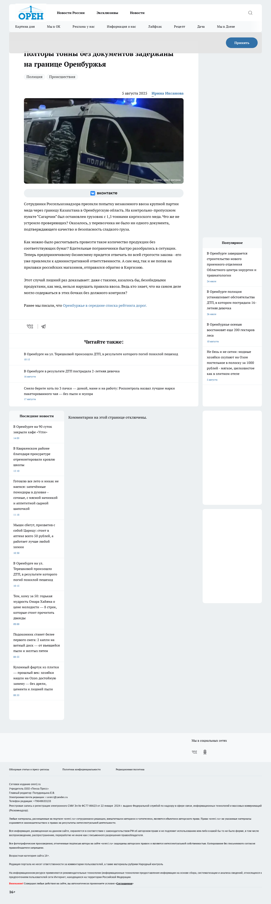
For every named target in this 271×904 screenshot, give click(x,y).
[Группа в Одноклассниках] (205, 752)
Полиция (34, 76)
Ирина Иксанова (168, 93)
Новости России (71, 13)
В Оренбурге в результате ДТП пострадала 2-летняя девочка (72, 373)
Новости (137, 13)
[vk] (30, 326)
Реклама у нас (84, 27)
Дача (201, 27)
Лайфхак (155, 27)
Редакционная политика (130, 769)
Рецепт (179, 27)
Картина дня (25, 27)
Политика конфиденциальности (81, 769)
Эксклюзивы (107, 13)
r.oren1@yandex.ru (57, 797)
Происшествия (62, 76)
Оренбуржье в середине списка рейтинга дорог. (105, 305)
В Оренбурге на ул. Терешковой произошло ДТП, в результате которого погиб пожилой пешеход (101, 356)
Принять (241, 43)
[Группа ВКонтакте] (104, 193)
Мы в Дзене (226, 27)
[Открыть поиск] (250, 12)
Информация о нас (121, 27)
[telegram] (45, 326)
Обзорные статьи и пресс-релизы (29, 769)
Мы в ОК (53, 27)
